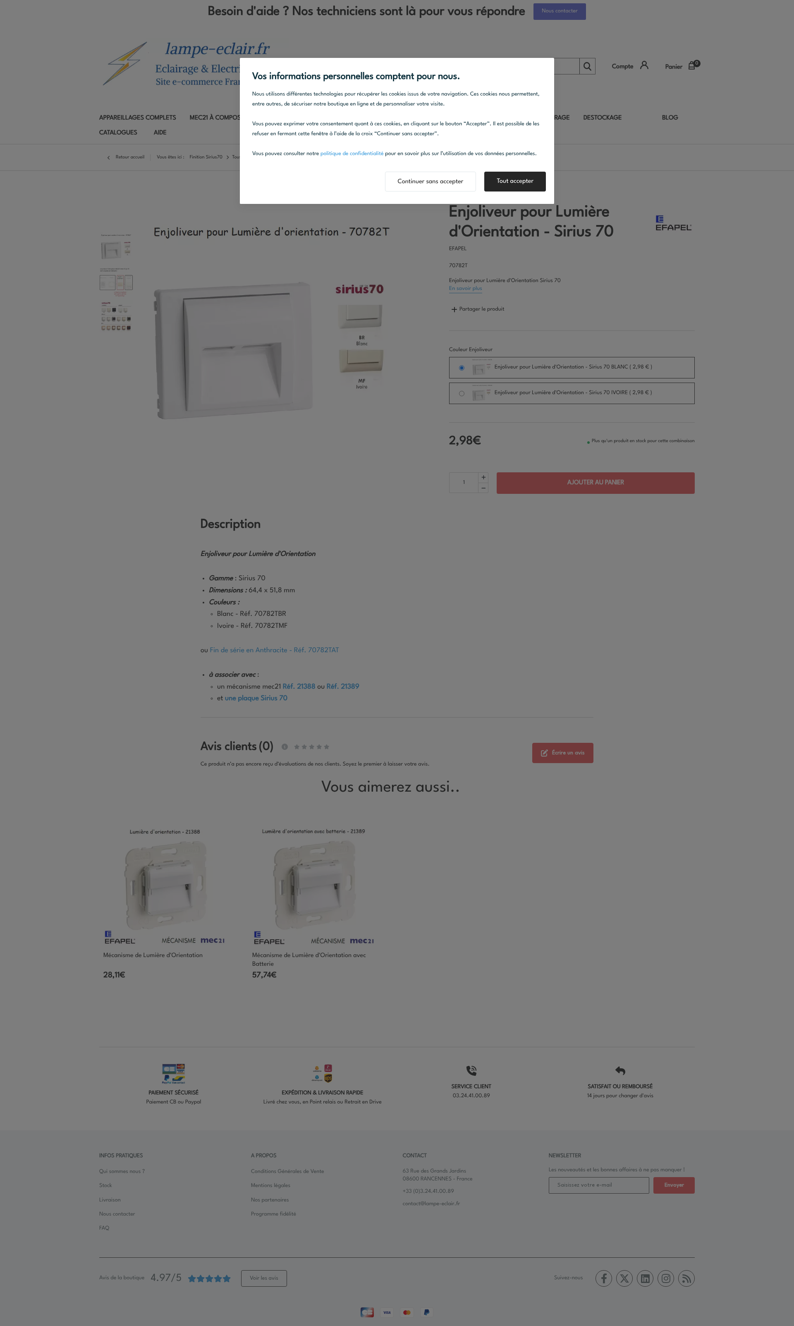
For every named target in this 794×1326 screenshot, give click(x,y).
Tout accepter (515, 181)
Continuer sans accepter (431, 182)
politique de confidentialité (352, 154)
